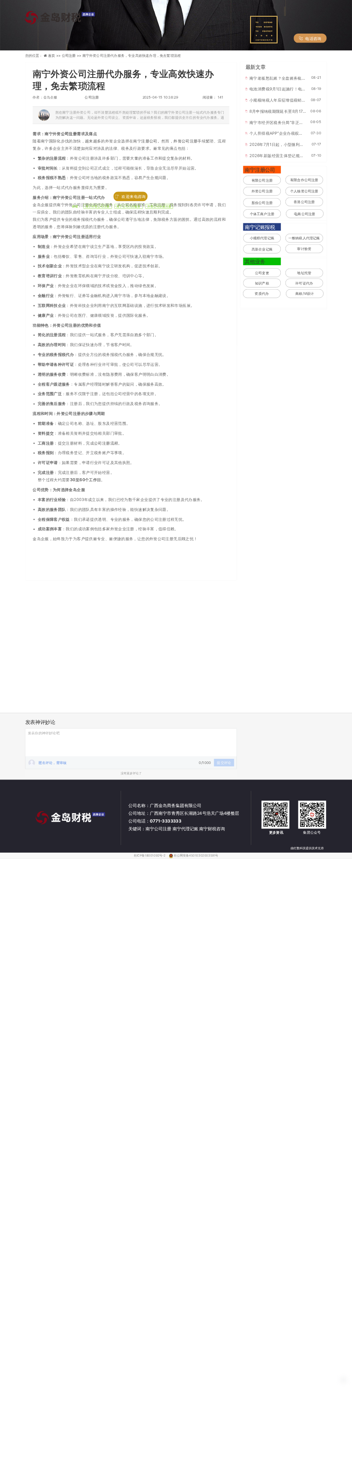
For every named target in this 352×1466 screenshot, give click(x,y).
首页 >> (55, 55)
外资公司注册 (185, 141)
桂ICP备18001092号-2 (150, 855)
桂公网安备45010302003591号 (196, 855)
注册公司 (149, 141)
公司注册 (92, 97)
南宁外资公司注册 (97, 206)
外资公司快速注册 (159, 206)
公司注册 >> (72, 55)
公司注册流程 (106, 442)
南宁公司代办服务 (128, 206)
